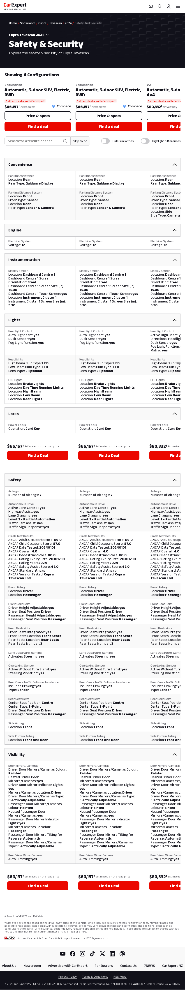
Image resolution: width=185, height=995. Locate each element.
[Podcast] (122, 953)
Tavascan (55, 23)
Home (13, 23)
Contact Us (128, 965)
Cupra (42, 23)
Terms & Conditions (95, 976)
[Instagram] (82, 953)
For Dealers (104, 965)
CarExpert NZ (172, 965)
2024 (68, 23)
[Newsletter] (150, 6)
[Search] (159, 6)
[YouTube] (62, 953)
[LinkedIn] (112, 953)
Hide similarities (123, 141)
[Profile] (168, 6)
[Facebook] (72, 953)
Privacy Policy (67, 976)
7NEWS (149, 965)
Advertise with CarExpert (68, 965)
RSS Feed (120, 976)
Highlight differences (166, 141)
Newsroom (32, 965)
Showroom (27, 23)
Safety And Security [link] (88, 23)
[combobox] (43, 34)
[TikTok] (92, 953)
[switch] (105, 141)
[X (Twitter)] (102, 953)
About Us (9, 965)
